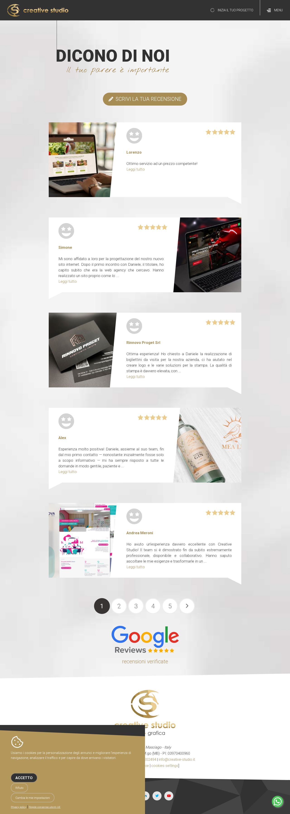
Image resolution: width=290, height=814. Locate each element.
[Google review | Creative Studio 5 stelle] (145, 651)
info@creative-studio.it (177, 759)
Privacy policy (18, 807)
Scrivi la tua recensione (148, 99)
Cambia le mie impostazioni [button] (32, 798)
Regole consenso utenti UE (44, 807)
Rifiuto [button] (19, 788)
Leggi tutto (135, 169)
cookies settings (164, 765)
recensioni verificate (145, 662)
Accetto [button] (24, 778)
